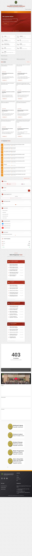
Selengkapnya (4, 80)
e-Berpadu (18, 477)
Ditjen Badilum (4, 212)
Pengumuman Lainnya (26, 178)
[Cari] (29, 191)
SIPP (17, 480)
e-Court (17, 475)
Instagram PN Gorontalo (7, 225)
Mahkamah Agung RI (5, 210)
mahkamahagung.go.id (11, 320)
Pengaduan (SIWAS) (3, 487)
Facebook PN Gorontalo (7, 223)
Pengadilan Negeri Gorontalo (15, 495)
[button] (16, 12)
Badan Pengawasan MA (5, 214)
